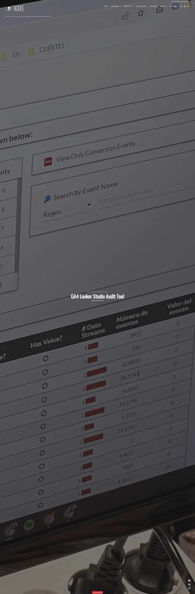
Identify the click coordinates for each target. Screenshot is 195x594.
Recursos (13, 16)
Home (7, 16)
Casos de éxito (141, 6)
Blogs (162, 6)
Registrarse (185, 1)
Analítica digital (24, 16)
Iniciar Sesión (176, 1)
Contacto (173, 6)
